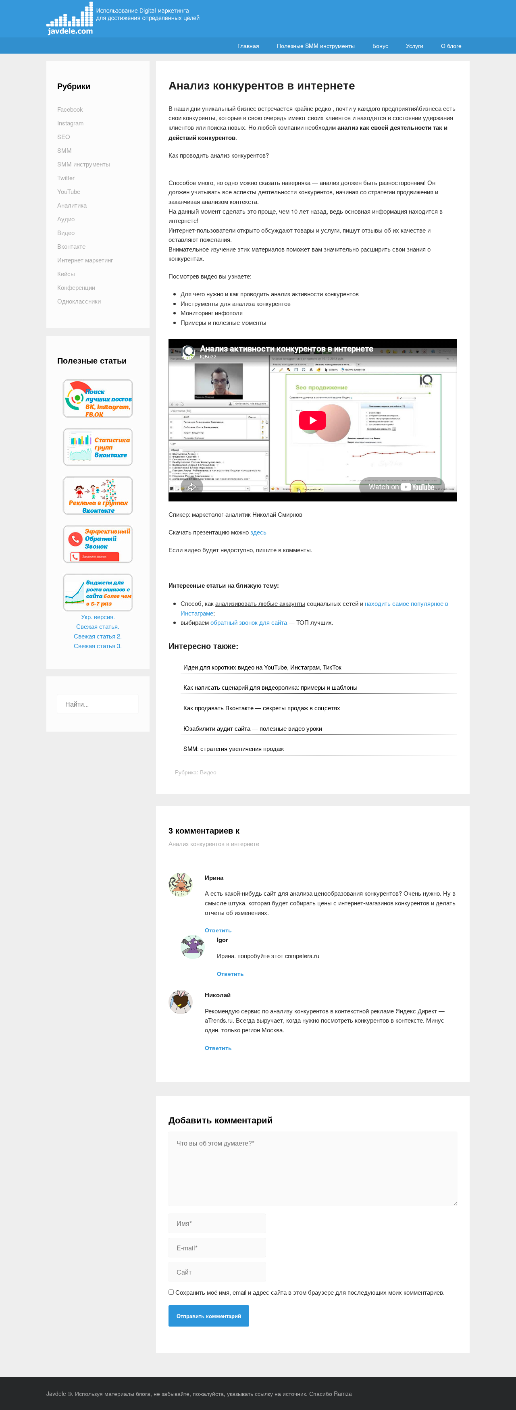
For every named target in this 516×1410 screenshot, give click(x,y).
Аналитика (72, 205)
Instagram (70, 123)
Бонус (380, 46)
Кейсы (66, 273)
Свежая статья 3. (98, 645)
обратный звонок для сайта (248, 622)
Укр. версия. (98, 616)
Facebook (70, 109)
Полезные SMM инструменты (316, 46)
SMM (64, 150)
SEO (63, 136)
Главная (248, 46)
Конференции (76, 287)
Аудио (66, 218)
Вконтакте (71, 246)
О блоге (451, 46)
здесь (258, 532)
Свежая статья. (97, 626)
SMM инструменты (83, 164)
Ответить (218, 930)
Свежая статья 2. (98, 636)
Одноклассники (79, 301)
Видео (208, 772)
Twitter (66, 177)
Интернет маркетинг (85, 260)
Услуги (414, 46)
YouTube (68, 191)
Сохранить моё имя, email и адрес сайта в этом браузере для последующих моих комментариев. (310, 1292)
